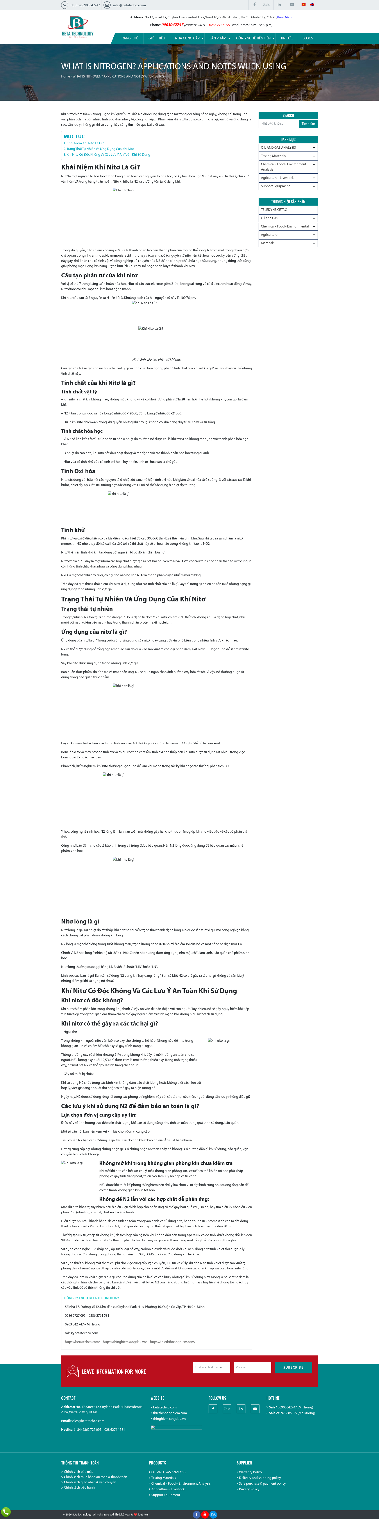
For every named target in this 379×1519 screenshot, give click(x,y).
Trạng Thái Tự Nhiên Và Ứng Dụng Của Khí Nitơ (100, 149)
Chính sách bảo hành (79, 1487)
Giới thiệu (156, 38)
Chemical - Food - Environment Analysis (283, 167)
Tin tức (287, 38)
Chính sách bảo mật (78, 1472)
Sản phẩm (217, 38)
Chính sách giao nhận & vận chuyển (90, 1482)
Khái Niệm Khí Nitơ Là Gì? (85, 143)
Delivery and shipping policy (260, 1478)
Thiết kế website (124, 1514)
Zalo (266, 5)
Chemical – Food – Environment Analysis (181, 1484)
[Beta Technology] (77, 27)
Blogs (308, 38)
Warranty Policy (250, 1472)
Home (65, 76)
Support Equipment (275, 186)
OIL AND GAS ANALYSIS (278, 148)
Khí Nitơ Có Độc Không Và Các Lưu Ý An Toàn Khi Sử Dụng (108, 155)
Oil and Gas (269, 218)
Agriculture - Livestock (277, 178)
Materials (267, 243)
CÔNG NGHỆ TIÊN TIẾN (253, 38)
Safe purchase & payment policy (262, 1484)
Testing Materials (273, 156)
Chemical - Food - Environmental (285, 226)
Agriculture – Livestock (168, 1489)
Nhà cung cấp (187, 38)
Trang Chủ (129, 38)
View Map (284, 17)
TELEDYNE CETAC (274, 210)
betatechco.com (165, 1407)
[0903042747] (6, 1512)
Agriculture (269, 235)
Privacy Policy (249, 1489)
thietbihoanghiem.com (170, 1413)
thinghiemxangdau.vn (169, 1419)
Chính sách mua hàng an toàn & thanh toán (95, 1477)
